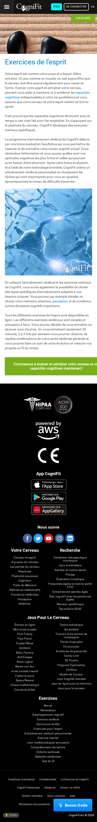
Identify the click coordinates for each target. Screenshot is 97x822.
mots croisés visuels (24, 671)
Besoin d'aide (76, 805)
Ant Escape (24, 657)
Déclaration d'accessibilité (34, 804)
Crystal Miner (24, 643)
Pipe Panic (25, 638)
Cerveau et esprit (25, 557)
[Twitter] (38, 538)
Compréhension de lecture (48, 747)
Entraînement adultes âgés (70, 591)
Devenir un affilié (70, 787)
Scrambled (71, 629)
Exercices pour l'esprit (48, 728)
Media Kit (50, 787)
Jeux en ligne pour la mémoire (71, 683)
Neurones (24, 571)
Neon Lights (25, 661)
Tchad (12, 815)
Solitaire (24, 648)
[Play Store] (48, 497)
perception (60, 301)
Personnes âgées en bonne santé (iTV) (70, 585)
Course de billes (24, 689)
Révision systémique (70, 604)
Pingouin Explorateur (71, 665)
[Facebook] (27, 538)
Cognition (24, 580)
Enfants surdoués (48, 752)
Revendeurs (48, 710)
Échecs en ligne (25, 624)
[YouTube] (48, 538)
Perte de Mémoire (24, 585)
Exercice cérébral (48, 719)
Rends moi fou (24, 666)
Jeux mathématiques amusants (48, 742)
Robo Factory (25, 652)
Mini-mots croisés (24, 629)
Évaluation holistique (70, 579)
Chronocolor (71, 646)
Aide (72, 795)
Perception (25, 599)
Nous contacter (56, 795)
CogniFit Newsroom (28, 787)
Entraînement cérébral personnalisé (47, 733)
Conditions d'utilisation (21, 779)
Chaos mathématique (24, 685)
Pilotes (70, 574)
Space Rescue (25, 680)
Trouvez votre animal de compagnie (71, 636)
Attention (25, 603)
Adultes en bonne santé (70, 570)
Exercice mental (48, 738)
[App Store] (48, 485)
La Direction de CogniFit (75, 779)
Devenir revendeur (32, 795)
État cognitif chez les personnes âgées (70, 598)
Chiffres (71, 669)
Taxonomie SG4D (70, 609)
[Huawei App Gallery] (48, 509)
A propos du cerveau (25, 562)
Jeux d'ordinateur (70, 565)
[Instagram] (59, 538)
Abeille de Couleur (71, 674)
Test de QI (48, 761)
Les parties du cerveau (25, 566)
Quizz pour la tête (48, 724)
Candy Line (71, 655)
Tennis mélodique (71, 624)
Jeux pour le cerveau (71, 688)
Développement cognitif (48, 714)
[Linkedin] (70, 538)
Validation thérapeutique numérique (70, 559)
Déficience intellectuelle (24, 590)
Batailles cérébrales (48, 756)
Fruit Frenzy (25, 634)
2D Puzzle (71, 660)
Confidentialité (47, 779)
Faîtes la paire (24, 676)
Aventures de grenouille (71, 651)
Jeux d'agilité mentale (71, 679)
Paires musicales (71, 642)
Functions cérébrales (25, 594)
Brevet (48, 705)
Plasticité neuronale (25, 576)
